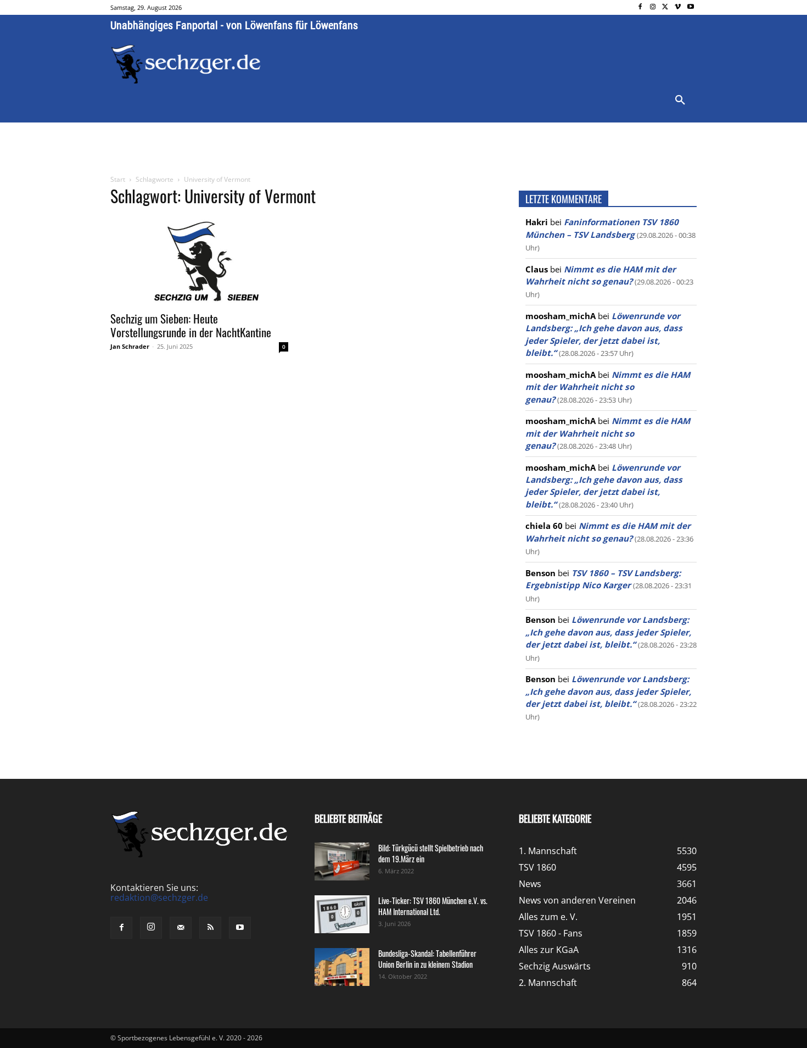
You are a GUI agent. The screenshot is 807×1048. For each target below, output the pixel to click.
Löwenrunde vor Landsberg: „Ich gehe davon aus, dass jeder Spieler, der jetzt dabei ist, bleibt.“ (608, 632)
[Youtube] (690, 7)
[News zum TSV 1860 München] (185, 64)
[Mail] (181, 928)
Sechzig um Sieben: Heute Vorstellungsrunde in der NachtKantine (190, 325)
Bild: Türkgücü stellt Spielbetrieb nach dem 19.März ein (430, 853)
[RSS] (210, 928)
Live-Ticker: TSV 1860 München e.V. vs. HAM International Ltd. (432, 906)
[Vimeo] (677, 7)
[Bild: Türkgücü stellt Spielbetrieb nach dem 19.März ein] (342, 861)
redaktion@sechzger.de (159, 897)
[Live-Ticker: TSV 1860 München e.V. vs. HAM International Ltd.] (342, 914)
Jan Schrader (129, 346)
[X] (665, 7)
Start (117, 179)
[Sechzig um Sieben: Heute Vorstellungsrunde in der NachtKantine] (199, 260)
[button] (680, 100)
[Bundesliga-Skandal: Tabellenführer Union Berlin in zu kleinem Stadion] (342, 967)
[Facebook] (640, 7)
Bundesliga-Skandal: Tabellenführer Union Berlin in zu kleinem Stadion (427, 958)
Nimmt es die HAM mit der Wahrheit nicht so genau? (607, 387)
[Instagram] (653, 7)
